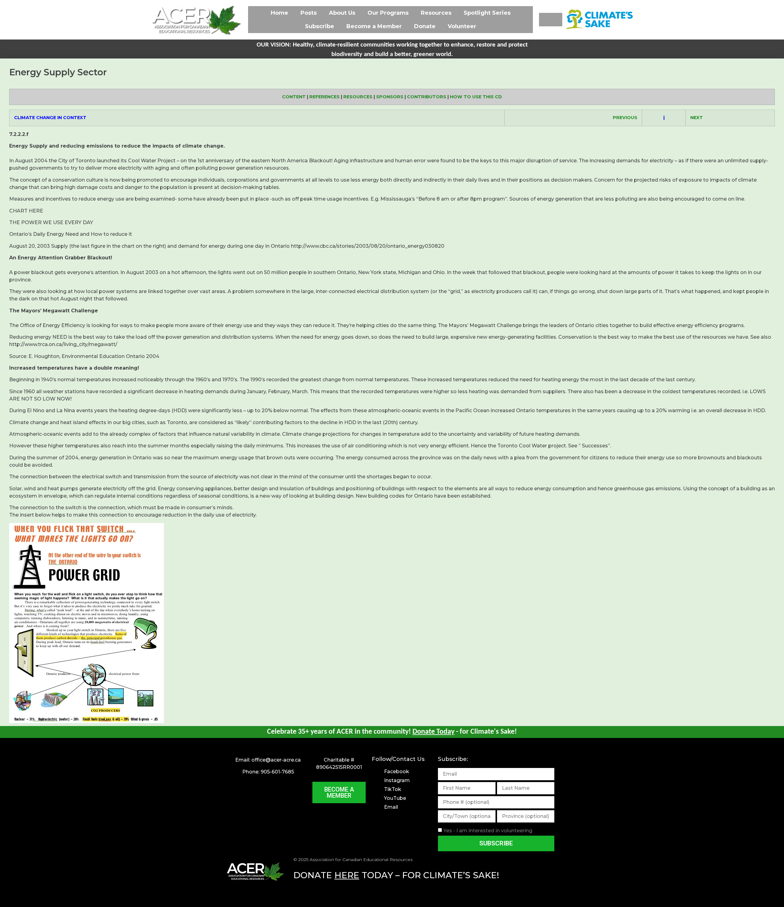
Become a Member (374, 26)
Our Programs (388, 12)
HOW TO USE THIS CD (476, 97)
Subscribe (319, 26)
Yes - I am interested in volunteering (487, 831)
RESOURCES (357, 97)
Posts (308, 12)
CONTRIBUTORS (426, 97)
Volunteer (462, 26)
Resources (436, 12)
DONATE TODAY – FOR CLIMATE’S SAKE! (396, 875)
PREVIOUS (625, 117)
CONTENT (294, 97)
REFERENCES (324, 97)
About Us (342, 12)
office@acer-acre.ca (276, 760)
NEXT (696, 117)
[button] (550, 19)
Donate (424, 26)
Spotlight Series (487, 12)
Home (279, 12)
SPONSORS (389, 97)
